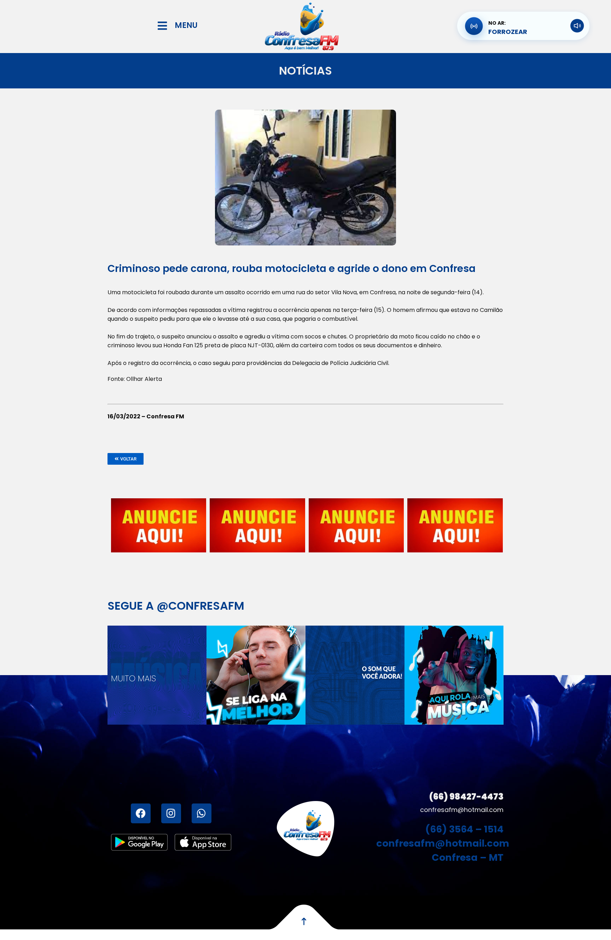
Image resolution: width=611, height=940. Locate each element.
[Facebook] (141, 813)
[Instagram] (171, 813)
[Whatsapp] (201, 813)
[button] (125, 459)
